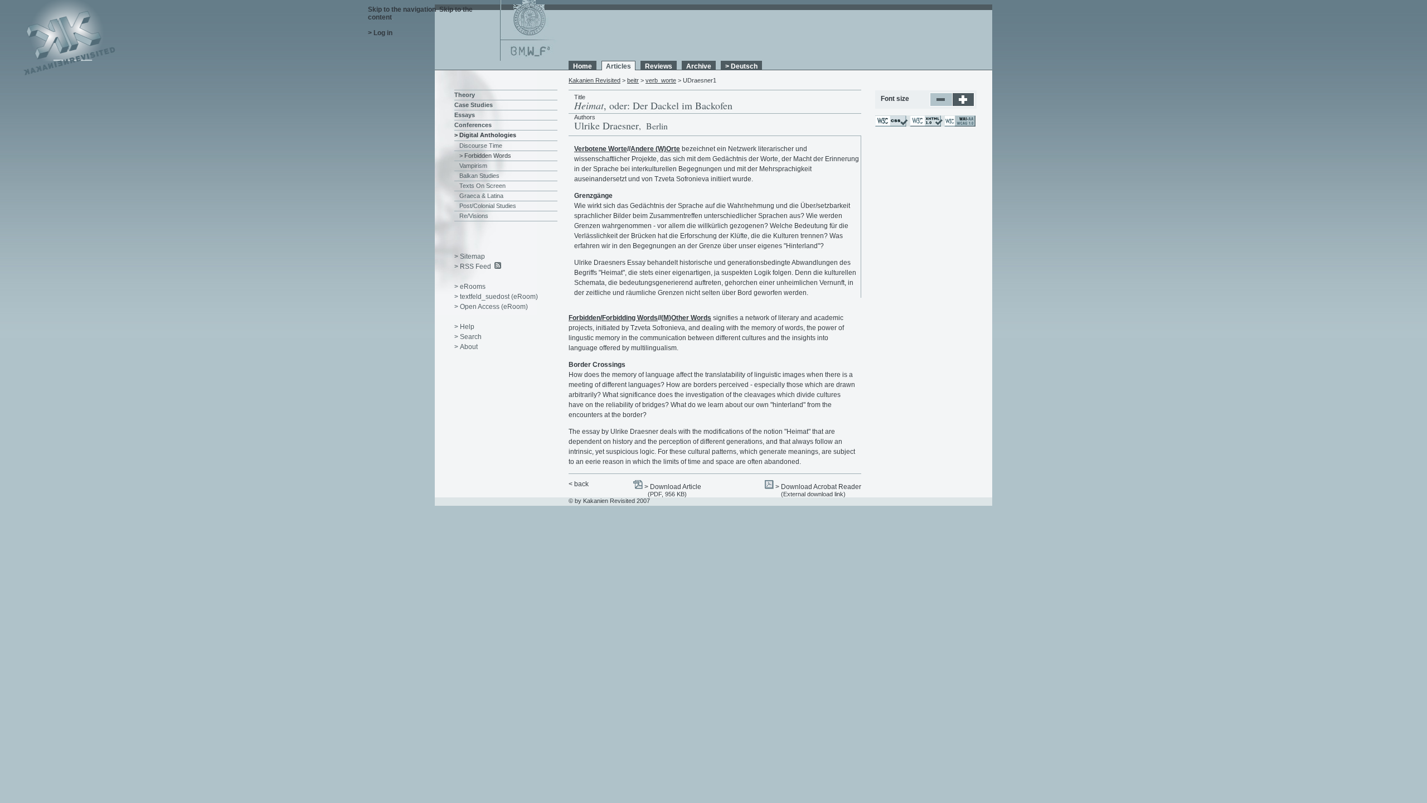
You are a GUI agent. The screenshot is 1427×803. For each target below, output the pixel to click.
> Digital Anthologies (485, 135)
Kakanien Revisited (594, 80)
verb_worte (660, 80)
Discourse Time (480, 145)
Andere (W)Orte (655, 149)
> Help (464, 327)
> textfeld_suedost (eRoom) (496, 297)
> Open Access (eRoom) (491, 307)
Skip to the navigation (402, 9)
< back (579, 484)
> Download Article (672, 487)
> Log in (380, 33)
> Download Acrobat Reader (818, 487)
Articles (618, 66)
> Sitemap (469, 256)
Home (582, 66)
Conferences (473, 125)
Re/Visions (473, 215)
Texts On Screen (482, 185)
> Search (468, 337)
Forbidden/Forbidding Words (613, 318)
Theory (464, 94)
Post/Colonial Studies (487, 205)
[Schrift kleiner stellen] (941, 104)
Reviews (658, 66)
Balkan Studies (479, 175)
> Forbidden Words (485, 155)
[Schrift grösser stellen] (963, 104)
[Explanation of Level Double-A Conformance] (959, 124)
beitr (633, 80)
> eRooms (470, 287)
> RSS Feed (472, 266)
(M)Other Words (686, 318)
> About (466, 347)
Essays (464, 115)
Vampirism (473, 165)
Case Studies (473, 104)
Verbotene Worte (600, 149)
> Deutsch (741, 66)
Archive (698, 66)
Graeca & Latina (481, 195)
